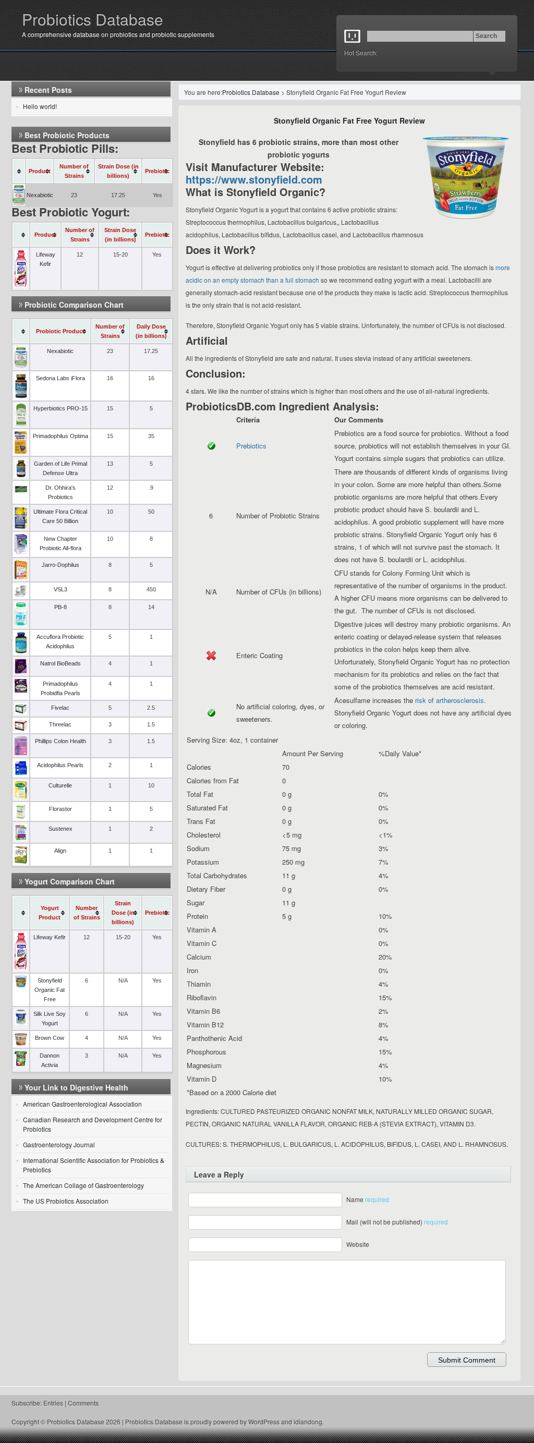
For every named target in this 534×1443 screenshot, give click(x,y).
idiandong (308, 1421)
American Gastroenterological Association (82, 1103)
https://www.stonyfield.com (254, 179)
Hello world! (40, 106)
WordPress (264, 1421)
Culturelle (60, 785)
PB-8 (60, 607)
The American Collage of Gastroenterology (83, 1185)
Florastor (60, 809)
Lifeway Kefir (49, 937)
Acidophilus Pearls (60, 765)
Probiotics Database (92, 19)
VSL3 (60, 589)
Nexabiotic (40, 195)
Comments (83, 1402)
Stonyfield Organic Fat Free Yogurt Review (349, 120)
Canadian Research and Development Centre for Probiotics (92, 1124)
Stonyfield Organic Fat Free (49, 989)
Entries (53, 1402)
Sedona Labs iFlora (60, 378)
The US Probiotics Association (65, 1200)
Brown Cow (49, 1038)
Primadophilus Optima (60, 436)
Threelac (60, 724)
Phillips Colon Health (60, 741)
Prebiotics (251, 446)
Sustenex (60, 829)
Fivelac (60, 708)
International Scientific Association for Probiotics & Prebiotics (93, 1165)
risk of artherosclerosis (449, 700)
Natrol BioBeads (60, 663)
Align (60, 850)
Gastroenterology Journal (59, 1144)
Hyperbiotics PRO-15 (60, 408)
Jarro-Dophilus (60, 565)
